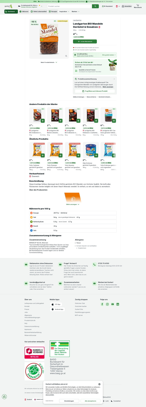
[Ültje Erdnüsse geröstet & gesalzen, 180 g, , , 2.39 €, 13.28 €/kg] (91, 150)
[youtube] (113, 304)
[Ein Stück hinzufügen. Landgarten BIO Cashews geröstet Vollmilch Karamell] (114, 121)
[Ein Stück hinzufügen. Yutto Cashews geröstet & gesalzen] (43, 155)
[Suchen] (95, 6)
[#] (60, 348)
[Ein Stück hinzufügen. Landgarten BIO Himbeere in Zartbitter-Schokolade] (96, 121)
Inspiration (63, 11)
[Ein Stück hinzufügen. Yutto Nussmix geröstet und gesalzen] (78, 155)
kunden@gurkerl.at (37, 282)
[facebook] (102, 304)
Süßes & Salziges (78, 97)
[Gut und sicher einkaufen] (34, 371)
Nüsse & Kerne (91, 97)
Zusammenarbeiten (71, 282)
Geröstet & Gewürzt (105, 97)
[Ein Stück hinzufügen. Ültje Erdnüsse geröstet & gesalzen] (96, 155)
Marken (74, 11)
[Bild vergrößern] (66, 56)
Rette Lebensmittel (40, 11)
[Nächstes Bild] (112, 150)
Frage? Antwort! (70, 263)
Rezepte (54, 11)
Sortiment (11, 11)
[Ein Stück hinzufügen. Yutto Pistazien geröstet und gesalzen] (60, 155)
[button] (126, 6)
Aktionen (25, 11)
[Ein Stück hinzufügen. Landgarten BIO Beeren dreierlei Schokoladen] (60, 121)
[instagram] (107, 304)
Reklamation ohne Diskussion (41, 263)
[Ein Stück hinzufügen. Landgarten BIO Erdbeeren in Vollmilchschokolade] (43, 121)
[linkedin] (118, 304)
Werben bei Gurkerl (105, 282)
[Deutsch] (117, 6)
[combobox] (69, 6)
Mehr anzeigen (108, 87)
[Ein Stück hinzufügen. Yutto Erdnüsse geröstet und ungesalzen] (114, 155)
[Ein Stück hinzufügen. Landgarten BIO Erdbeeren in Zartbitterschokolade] (78, 121)
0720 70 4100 (103, 263)
